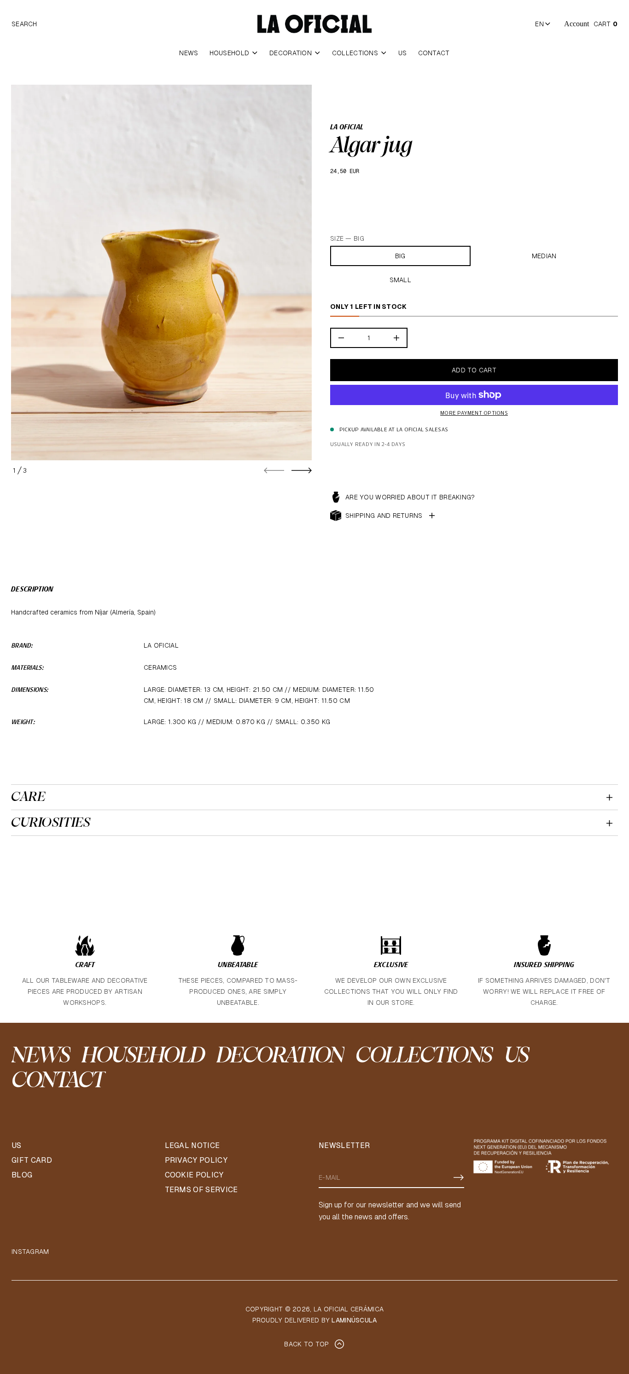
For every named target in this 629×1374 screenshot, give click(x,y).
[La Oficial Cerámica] (314, 24)
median (544, 256)
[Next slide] (301, 470)
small (400, 280)
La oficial (346, 127)
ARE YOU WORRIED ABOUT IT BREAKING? (410, 497)
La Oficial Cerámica (349, 1309)
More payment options (474, 413)
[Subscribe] (458, 1177)
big (400, 256)
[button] (24, 24)
